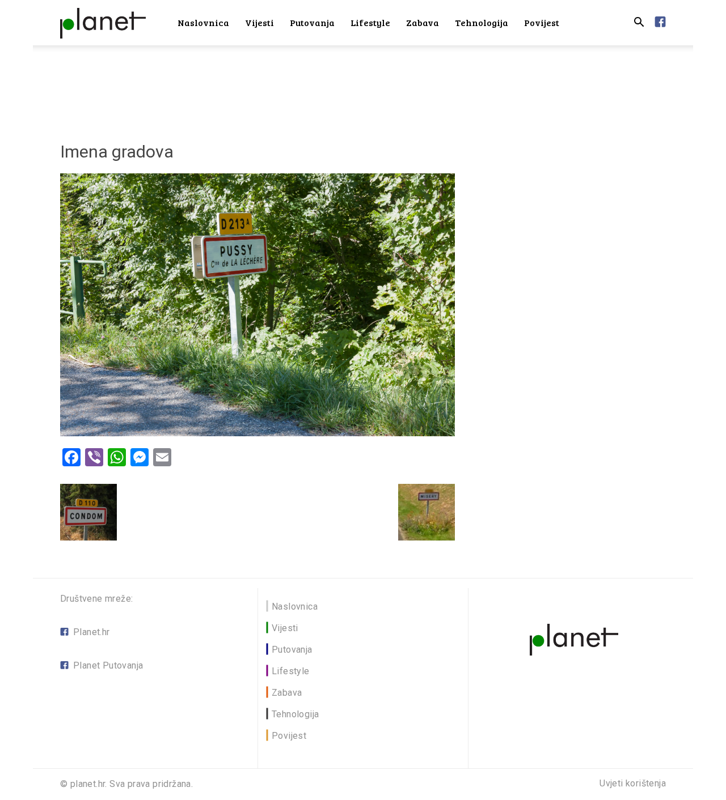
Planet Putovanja (108, 665)
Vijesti (259, 22)
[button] (638, 23)
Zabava (422, 22)
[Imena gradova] (257, 433)
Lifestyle (370, 22)
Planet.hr (91, 632)
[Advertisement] (363, 84)
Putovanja (312, 22)
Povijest (541, 22)
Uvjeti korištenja (633, 783)
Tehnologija (481, 22)
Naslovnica (203, 22)
